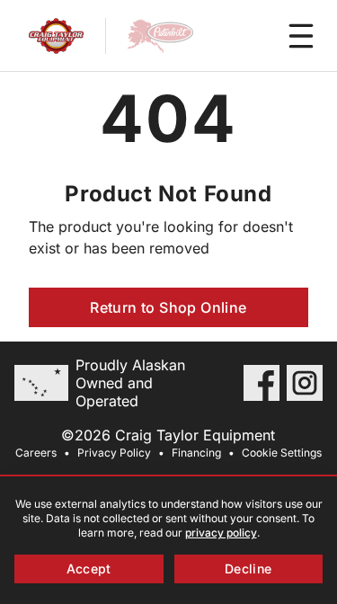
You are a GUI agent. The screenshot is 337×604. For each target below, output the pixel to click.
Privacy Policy (114, 452)
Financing (196, 452)
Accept (89, 568)
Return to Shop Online (168, 307)
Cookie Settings (282, 452)
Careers (36, 452)
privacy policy (221, 532)
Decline (248, 568)
